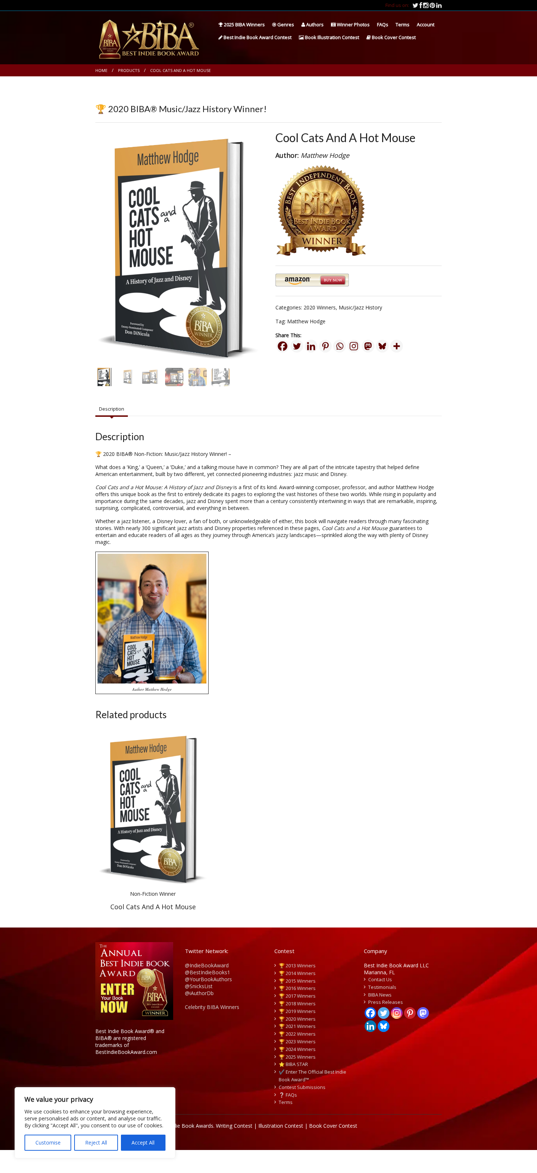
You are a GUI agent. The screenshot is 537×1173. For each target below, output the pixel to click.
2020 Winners (320, 307)
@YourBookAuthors (208, 979)
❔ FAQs (288, 1095)
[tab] (111, 409)
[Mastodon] (368, 346)
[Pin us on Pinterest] (433, 5)
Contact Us (380, 979)
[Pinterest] (325, 346)
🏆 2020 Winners (297, 1019)
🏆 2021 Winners (297, 1026)
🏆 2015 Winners (297, 981)
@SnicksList (199, 986)
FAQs (382, 24)
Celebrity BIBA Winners (212, 1006)
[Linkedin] (311, 346)
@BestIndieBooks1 (207, 972)
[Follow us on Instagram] (426, 5)
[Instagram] (353, 346)
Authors (314, 24)
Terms (403, 24)
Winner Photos (353, 24)
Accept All (143, 1142)
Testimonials (382, 987)
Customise (48, 1142)
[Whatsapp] (339, 346)
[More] (396, 346)
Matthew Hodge (306, 321)
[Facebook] (282, 346)
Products (129, 70)
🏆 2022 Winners (297, 1034)
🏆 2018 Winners (297, 1003)
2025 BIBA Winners (244, 24)
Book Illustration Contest (331, 37)
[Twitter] (296, 346)
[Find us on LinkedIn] (439, 5)
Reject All (96, 1142)
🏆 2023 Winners (297, 1041)
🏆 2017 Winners (297, 996)
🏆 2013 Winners (297, 965)
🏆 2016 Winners (297, 988)
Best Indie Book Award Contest (257, 37)
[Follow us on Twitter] (415, 5)
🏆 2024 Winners (297, 1049)
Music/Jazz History (360, 307)
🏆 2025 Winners (297, 1057)
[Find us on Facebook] (421, 5)
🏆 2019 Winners (297, 1011)
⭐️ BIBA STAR (293, 1064)
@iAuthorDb (199, 993)
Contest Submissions (302, 1087)
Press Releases (385, 1002)
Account (425, 24)
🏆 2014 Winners (297, 973)
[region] (95, 1122)
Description (111, 408)
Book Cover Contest (393, 37)
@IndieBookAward (207, 965)
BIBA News (380, 994)
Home (101, 70)
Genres (285, 24)
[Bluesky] (382, 346)
